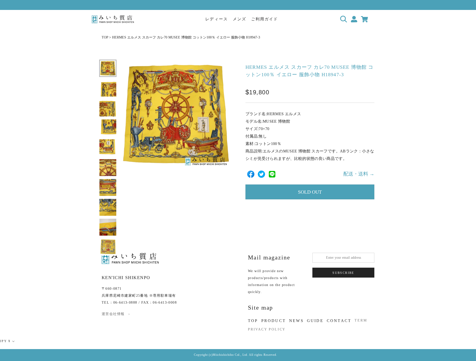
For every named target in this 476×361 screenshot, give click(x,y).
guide (315, 321)
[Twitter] (261, 174)
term (361, 320)
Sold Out (310, 192)
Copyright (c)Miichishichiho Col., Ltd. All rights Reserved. (235, 355)
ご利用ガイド (264, 19)
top (253, 321)
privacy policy (267, 329)
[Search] (343, 19)
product (273, 321)
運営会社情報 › (116, 314)
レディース (216, 19)
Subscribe (343, 273)
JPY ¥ (5, 341)
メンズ (239, 19)
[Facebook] (250, 174)
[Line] (272, 174)
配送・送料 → (358, 174)
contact (339, 321)
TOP (105, 37)
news (296, 321)
